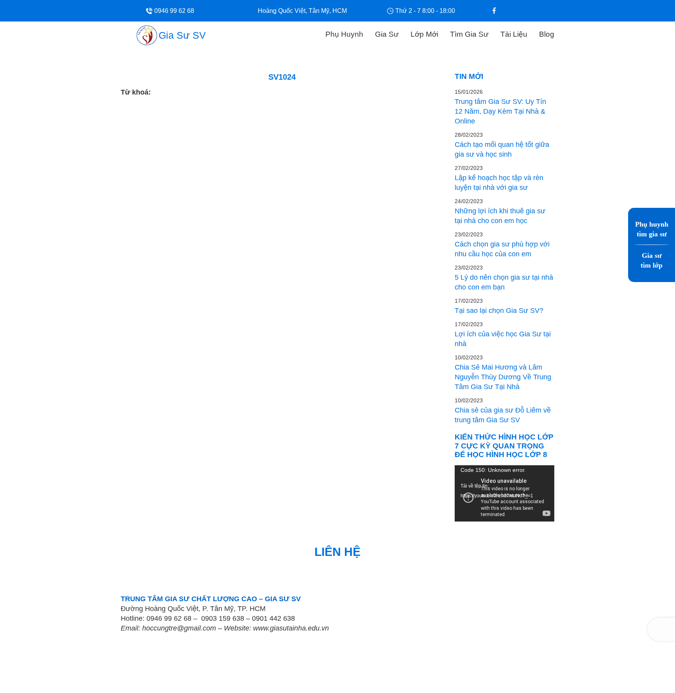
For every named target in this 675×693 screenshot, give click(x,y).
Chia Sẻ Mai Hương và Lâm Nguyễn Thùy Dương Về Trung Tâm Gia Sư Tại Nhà (503, 377)
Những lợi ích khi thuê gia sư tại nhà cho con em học (500, 216)
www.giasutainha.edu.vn (291, 628)
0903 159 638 (222, 618)
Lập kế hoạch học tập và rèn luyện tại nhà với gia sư (499, 182)
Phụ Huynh (344, 34)
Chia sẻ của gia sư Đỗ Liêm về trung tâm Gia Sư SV (503, 415)
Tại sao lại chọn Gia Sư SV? (499, 310)
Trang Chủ (302, 33)
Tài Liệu (513, 34)
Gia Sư (387, 34)
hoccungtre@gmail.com (179, 628)
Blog (546, 34)
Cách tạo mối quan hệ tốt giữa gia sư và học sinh (502, 149)
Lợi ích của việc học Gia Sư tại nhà (503, 339)
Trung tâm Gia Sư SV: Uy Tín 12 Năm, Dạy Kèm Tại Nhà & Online (500, 111)
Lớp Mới (424, 34)
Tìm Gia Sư (469, 34)
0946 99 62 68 (168, 618)
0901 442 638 (273, 618)
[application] (504, 493)
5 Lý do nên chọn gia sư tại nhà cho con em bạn (504, 282)
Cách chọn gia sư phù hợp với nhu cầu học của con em (502, 249)
